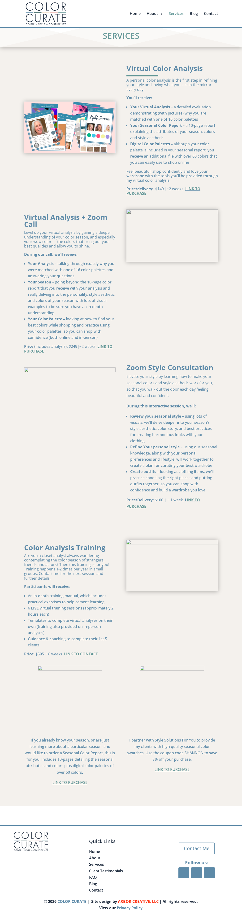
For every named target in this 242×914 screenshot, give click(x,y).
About (94, 858)
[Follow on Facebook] (183, 872)
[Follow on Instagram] (209, 872)
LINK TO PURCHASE (69, 782)
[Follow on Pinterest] (196, 872)
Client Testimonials (106, 871)
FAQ (93, 877)
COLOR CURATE (71, 901)
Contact (211, 14)
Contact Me (196, 848)
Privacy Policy (130, 907)
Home (135, 14)
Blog (194, 14)
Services (176, 14)
